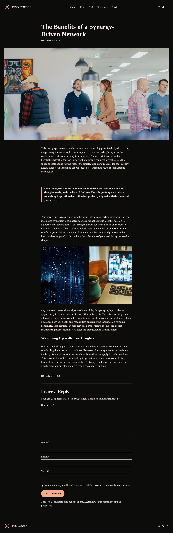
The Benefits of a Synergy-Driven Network (77, 30)
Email (45, 456)
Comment (47, 405)
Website (45, 471)
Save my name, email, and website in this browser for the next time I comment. (88, 485)
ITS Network (22, 7)
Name (45, 442)
